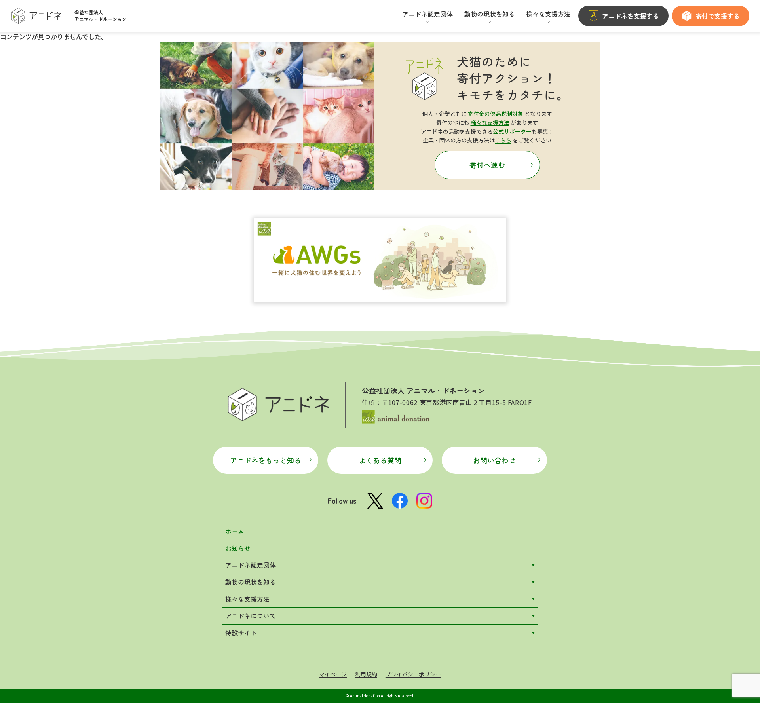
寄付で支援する (717, 16)
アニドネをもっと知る (265, 460)
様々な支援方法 (490, 122)
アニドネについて (250, 615)
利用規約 (366, 674)
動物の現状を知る (250, 582)
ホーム (234, 531)
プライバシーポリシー (413, 674)
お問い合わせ (494, 460)
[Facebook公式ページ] (400, 501)
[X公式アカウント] (375, 501)
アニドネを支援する (630, 16)
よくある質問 (380, 460)
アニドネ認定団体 (250, 565)
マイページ (333, 674)
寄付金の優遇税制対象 (495, 114)
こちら (503, 140)
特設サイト (241, 632)
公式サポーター (512, 131)
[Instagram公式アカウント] (424, 501)
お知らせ (238, 548)
